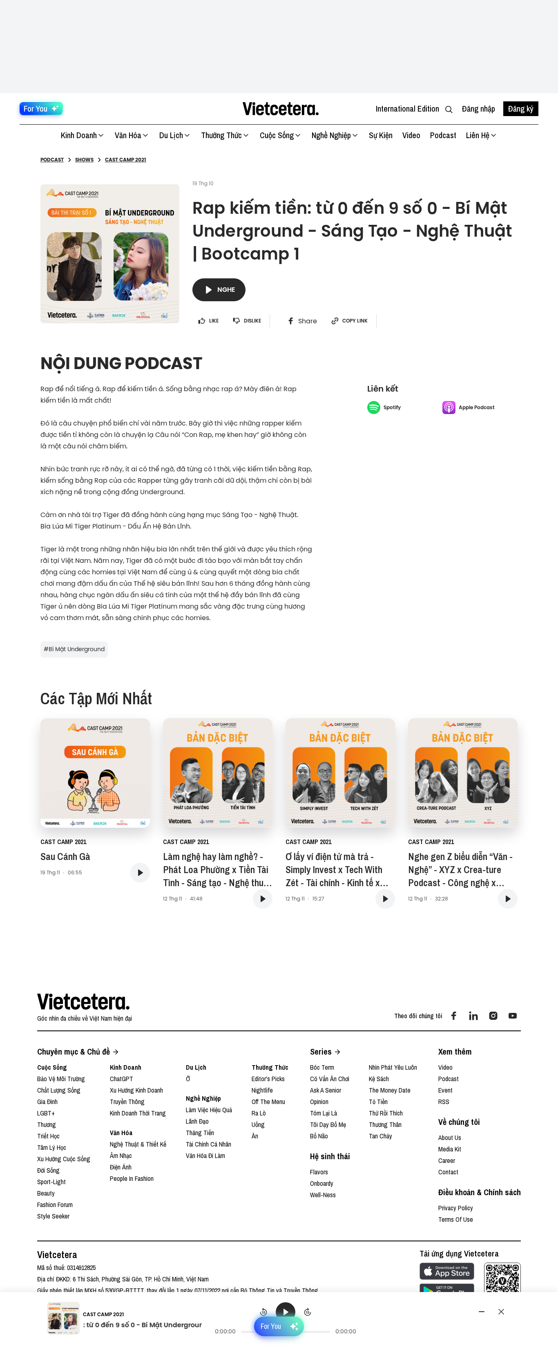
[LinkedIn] (473, 1016)
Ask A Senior (325, 1090)
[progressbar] (285, 1332)
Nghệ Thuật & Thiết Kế (138, 1144)
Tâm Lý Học (51, 1147)
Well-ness (323, 1194)
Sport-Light (51, 1181)
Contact (448, 1171)
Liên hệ (477, 135)
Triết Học (48, 1135)
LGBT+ (46, 1113)
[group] (286, 1319)
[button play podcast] (140, 872)
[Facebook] (454, 1016)
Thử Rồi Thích (386, 1113)
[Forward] (307, 1312)
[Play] (285, 1312)
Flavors (319, 1171)
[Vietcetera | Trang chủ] (280, 108)
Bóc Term (322, 1067)
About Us (449, 1137)
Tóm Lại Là (323, 1113)
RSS (443, 1101)
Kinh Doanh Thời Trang (138, 1113)
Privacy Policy (455, 1207)
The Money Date (390, 1090)
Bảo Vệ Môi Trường (61, 1078)
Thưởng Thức (221, 135)
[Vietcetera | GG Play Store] (447, 1291)
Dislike (252, 321)
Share (307, 321)
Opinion (319, 1101)
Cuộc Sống (277, 135)
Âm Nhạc (121, 1155)
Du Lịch (171, 135)
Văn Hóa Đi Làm (205, 1155)
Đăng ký (520, 108)
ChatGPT (121, 1078)
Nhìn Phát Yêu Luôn (393, 1067)
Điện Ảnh (121, 1166)
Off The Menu (268, 1101)
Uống (258, 1124)
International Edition (407, 108)
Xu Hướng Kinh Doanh (136, 1090)
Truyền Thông (127, 1101)
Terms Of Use (455, 1219)
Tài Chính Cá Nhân (208, 1144)
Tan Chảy (380, 1135)
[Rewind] (263, 1312)
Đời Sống (48, 1170)
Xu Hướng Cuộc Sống (63, 1158)
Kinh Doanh (79, 135)
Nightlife (262, 1090)
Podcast (443, 135)
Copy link (355, 321)
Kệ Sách (379, 1078)
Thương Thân (385, 1124)
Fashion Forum (55, 1204)
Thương (46, 1124)
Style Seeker (53, 1216)
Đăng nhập (478, 108)
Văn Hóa (128, 135)
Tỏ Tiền (378, 1101)
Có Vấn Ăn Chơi (329, 1078)
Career (446, 1160)
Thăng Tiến (200, 1132)
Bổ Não (319, 1135)
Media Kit (449, 1148)
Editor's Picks (268, 1078)
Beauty (46, 1193)
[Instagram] (493, 1016)
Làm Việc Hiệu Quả (209, 1109)
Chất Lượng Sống (58, 1090)
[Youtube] (512, 1016)
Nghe (226, 289)
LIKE (214, 321)
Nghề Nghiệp (331, 135)
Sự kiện (381, 135)
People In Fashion (132, 1178)
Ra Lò (259, 1113)
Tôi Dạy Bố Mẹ (328, 1124)
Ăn (255, 1135)
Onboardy (321, 1183)
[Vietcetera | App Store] (447, 1271)
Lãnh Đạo (197, 1121)
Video (411, 135)
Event (445, 1090)
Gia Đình (47, 1101)
